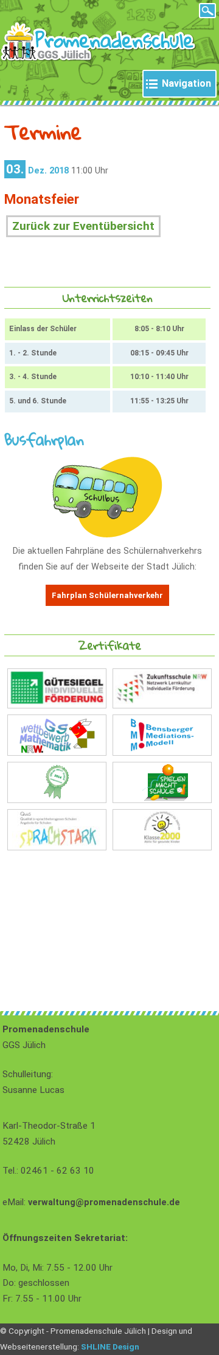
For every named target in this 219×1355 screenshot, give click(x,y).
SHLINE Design (110, 1346)
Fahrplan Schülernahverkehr (107, 595)
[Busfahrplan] (107, 535)
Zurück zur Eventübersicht (83, 226)
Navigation (186, 83)
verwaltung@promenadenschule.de (104, 1202)
